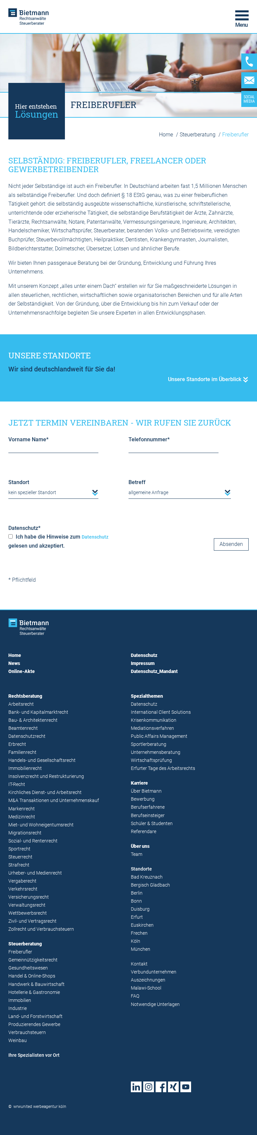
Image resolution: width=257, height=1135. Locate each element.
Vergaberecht (22, 881)
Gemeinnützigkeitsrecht (33, 960)
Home (166, 134)
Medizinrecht (21, 817)
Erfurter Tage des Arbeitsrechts (163, 768)
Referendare (143, 831)
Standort (18, 482)
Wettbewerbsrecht (27, 913)
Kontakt (139, 964)
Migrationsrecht (24, 833)
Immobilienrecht (25, 768)
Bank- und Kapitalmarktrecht (38, 712)
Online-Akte (21, 671)
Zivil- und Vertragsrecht (32, 921)
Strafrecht (18, 865)
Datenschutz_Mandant (154, 671)
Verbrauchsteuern (27, 1032)
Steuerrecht (20, 857)
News (14, 663)
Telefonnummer (149, 439)
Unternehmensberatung (155, 752)
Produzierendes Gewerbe (34, 1024)
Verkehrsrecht (22, 889)
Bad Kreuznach (147, 877)
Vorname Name (28, 439)
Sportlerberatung (148, 744)
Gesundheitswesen (28, 968)
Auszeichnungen (148, 980)
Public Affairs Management (159, 736)
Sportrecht (19, 849)
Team (136, 854)
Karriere (139, 783)
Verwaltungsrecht (27, 905)
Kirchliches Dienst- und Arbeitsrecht (45, 792)
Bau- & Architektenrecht (33, 720)
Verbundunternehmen (153, 972)
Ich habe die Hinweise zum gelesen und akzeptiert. (58, 541)
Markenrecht (21, 809)
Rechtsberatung (25, 696)
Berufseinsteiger (148, 815)
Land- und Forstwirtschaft (35, 1016)
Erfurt (137, 917)
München (140, 949)
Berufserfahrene (148, 807)
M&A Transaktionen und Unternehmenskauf (53, 800)
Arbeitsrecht (21, 704)
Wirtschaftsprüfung (151, 760)
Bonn (136, 901)
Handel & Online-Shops (31, 976)
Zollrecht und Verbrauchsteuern (41, 929)
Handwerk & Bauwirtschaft (36, 984)
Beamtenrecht (23, 728)
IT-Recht (16, 784)
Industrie (17, 1008)
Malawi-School (146, 988)
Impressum (143, 663)
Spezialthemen (147, 696)
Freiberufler (20, 952)
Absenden (231, 544)
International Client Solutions (161, 712)
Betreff (137, 482)
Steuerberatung (198, 134)
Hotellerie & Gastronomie (34, 992)
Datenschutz (24, 528)
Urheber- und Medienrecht (35, 873)
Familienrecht (22, 752)
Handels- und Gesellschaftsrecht (42, 760)
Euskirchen (142, 925)
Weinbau (17, 1040)
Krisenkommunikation (153, 720)
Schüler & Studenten (152, 823)
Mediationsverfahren (152, 728)
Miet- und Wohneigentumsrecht (41, 825)
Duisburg (140, 909)
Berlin (137, 893)
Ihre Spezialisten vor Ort (34, 1055)
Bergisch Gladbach (150, 885)
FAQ (135, 996)
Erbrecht (17, 744)
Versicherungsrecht (28, 897)
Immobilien (19, 1000)
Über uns (140, 846)
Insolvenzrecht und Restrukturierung (46, 776)
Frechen (139, 933)
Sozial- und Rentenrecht (33, 841)
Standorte (141, 869)
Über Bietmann (146, 791)
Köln (135, 941)
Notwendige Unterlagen (155, 1004)
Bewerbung (143, 799)
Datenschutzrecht (27, 736)
